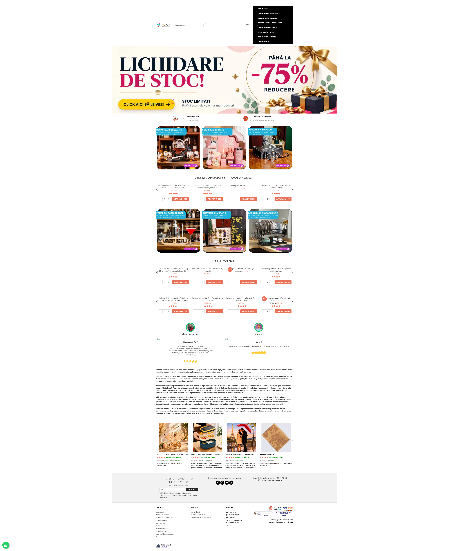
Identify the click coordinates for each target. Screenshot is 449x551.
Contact (159, 537)
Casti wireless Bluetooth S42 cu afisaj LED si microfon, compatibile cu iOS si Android (173, 270)
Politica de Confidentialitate (165, 517)
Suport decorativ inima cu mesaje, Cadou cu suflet (177, 454)
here (165, 497)
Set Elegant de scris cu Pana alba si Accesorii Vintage (276, 186)
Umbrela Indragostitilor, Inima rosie (239, 454)
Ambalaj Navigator (267, 454)
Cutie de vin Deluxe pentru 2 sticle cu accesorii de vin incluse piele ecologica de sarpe (173, 299)
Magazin (160, 507)
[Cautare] (203, 25)
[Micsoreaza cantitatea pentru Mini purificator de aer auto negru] (229, 282)
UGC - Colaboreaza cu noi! (165, 534)
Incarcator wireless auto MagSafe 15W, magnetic (207, 270)
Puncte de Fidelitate (198, 515)
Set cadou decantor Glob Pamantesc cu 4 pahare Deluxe (207, 299)
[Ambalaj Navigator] (276, 437)
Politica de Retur (161, 531)
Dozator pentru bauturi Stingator (242, 185)
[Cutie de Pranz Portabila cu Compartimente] (207, 437)
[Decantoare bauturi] (178, 147)
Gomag (290, 522)
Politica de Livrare (162, 526)
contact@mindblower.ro (271, 480)
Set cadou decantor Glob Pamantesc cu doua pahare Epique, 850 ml (173, 186)
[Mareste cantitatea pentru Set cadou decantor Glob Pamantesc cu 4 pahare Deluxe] (203, 311)
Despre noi (160, 512)
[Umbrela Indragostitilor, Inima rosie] (242, 437)
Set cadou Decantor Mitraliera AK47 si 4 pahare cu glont (241, 299)
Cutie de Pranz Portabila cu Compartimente (208, 454)
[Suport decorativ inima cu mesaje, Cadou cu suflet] (173, 437)
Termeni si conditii (162, 515)
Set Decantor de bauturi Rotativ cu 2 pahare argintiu (276, 299)
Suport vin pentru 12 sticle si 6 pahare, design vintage (276, 270)
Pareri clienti (195, 512)
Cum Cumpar (160, 523)
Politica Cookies (161, 520)
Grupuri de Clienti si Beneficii (201, 517)
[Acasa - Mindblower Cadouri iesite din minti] (163, 25)
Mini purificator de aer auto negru (241, 269)
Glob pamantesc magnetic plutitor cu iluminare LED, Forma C (207, 186)
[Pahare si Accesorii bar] (178, 230)
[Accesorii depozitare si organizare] (270, 230)
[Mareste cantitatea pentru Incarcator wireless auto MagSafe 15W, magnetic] (203, 282)
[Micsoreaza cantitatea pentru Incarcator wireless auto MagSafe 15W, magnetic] (195, 282)
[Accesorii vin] (270, 147)
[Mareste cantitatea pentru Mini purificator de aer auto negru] (237, 282)
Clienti (194, 507)
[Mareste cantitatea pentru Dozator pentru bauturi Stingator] (237, 199)
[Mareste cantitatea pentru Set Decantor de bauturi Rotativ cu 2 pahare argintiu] (271, 311)
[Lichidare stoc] (224, 80)
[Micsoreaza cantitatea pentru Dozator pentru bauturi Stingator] (229, 199)
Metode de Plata (162, 528)
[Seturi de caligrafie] (224, 230)
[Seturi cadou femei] (224, 147)
